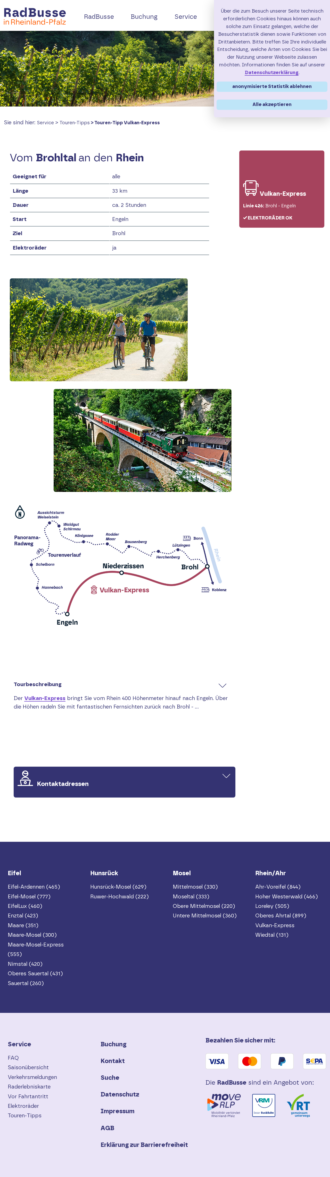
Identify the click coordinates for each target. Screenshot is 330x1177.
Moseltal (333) (191, 896)
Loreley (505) (272, 906)
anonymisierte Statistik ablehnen (272, 86)
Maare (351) (23, 925)
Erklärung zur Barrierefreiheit (144, 1145)
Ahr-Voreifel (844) (278, 887)
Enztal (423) (23, 915)
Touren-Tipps (75, 123)
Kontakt (113, 1061)
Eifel (14, 873)
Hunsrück (104, 873)
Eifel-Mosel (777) (29, 896)
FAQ (13, 1058)
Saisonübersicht (28, 1067)
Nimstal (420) (25, 964)
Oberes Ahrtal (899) (280, 915)
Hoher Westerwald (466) (286, 896)
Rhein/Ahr (270, 873)
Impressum (118, 1111)
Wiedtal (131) (271, 935)
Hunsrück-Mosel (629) (118, 887)
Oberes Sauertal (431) (35, 973)
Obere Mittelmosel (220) (204, 906)
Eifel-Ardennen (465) (34, 887)
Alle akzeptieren (272, 104)
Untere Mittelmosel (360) (205, 915)
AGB (107, 1128)
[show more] (222, 685)
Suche (110, 1078)
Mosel (182, 873)
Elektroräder (23, 1106)
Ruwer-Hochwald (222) (119, 896)
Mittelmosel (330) (195, 887)
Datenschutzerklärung (272, 72)
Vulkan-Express (44, 698)
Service (45, 123)
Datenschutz (120, 1095)
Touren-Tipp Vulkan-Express (127, 123)
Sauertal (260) (26, 983)
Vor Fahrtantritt (28, 1096)
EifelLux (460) (25, 906)
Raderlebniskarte (29, 1087)
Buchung (114, 1044)
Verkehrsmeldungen (32, 1077)
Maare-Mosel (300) (32, 935)
